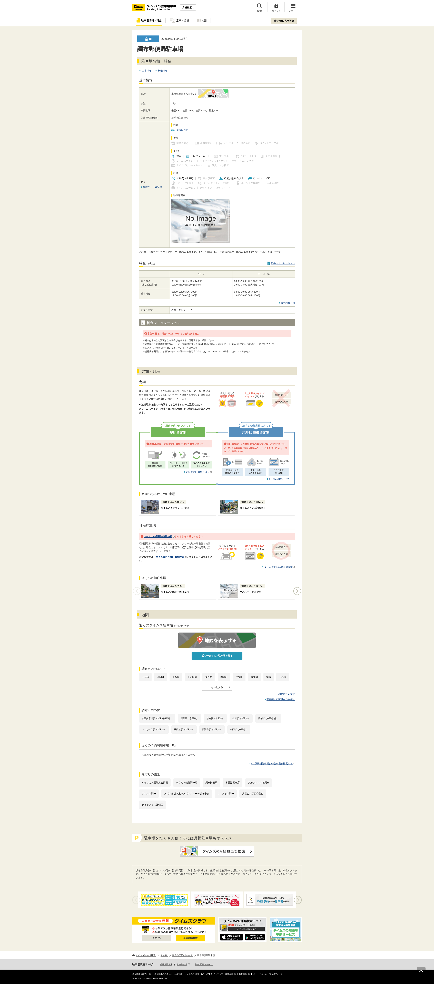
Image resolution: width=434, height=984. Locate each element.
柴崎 (268, 677)
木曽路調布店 (232, 782)
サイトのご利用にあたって (196, 974)
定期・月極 (182, 20)
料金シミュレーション (283, 263)
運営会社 (229, 974)
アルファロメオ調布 (258, 782)
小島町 (239, 677)
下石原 (282, 677)
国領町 (224, 677)
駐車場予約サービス (204, 964)
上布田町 (192, 677)
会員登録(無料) (190, 938)
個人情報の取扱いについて (166, 974)
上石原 (175, 677)
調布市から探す (286, 694)
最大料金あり (183, 130)
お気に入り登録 (285, 20)
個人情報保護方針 (140, 974)
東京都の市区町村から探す (281, 699)
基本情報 (147, 70)
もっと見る (217, 687)
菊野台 (208, 677)
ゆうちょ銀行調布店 (186, 782)
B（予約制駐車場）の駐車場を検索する (272, 763)
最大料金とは (288, 302)
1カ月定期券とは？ (279, 479)
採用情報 (243, 974)
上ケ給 (145, 677)
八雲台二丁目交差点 (252, 793)
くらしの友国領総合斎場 (155, 782)
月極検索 (187, 7)
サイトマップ (217, 974)
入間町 (160, 677)
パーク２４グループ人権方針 (266, 974)
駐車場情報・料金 (151, 20)
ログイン (156, 938)
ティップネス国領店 (152, 804)
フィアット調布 (225, 793)
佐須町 (254, 677)
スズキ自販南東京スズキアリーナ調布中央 (186, 793)
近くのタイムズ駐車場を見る (217, 655)
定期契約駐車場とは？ (198, 472)
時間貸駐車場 (166, 964)
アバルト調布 (149, 793)
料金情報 (162, 70)
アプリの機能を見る (247, 929)
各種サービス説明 (152, 187)
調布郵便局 (211, 782)
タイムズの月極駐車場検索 (158, 536)
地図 (204, 20)
